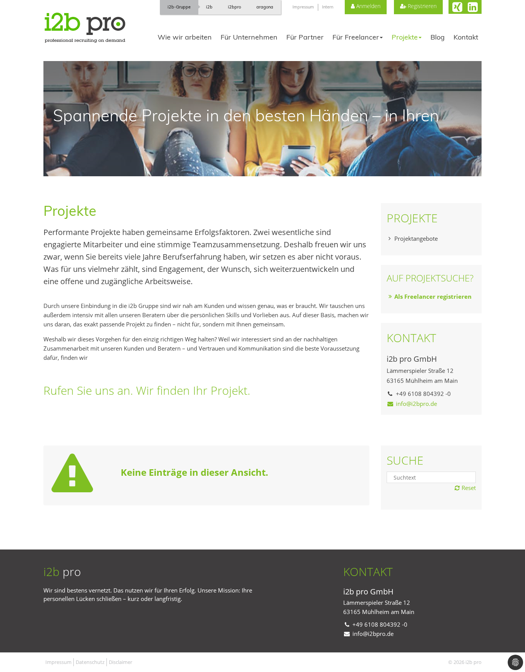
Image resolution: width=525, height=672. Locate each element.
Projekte (405, 37)
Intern (327, 7)
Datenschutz (90, 662)
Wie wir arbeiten (185, 37)
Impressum (303, 7)
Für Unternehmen (249, 37)
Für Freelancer (355, 37)
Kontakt (466, 37)
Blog (437, 37)
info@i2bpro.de (416, 403)
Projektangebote (416, 238)
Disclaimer (120, 662)
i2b (209, 7)
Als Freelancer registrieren (433, 296)
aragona (264, 7)
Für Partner (305, 37)
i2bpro (234, 7)
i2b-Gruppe (179, 7)
